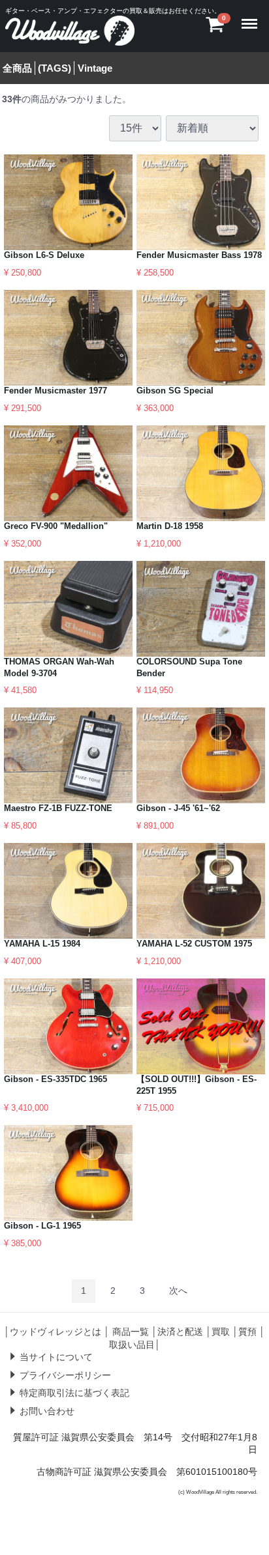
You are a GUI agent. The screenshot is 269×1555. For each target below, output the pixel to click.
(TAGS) (54, 68)
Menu (252, 15)
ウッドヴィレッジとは (55, 1331)
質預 (247, 1331)
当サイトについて (56, 1357)
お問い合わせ (47, 1411)
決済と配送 (180, 1331)
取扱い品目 (132, 1344)
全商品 (17, 68)
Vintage (95, 68)
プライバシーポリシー (65, 1375)
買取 (221, 1331)
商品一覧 (130, 1331)
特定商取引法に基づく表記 (74, 1393)
